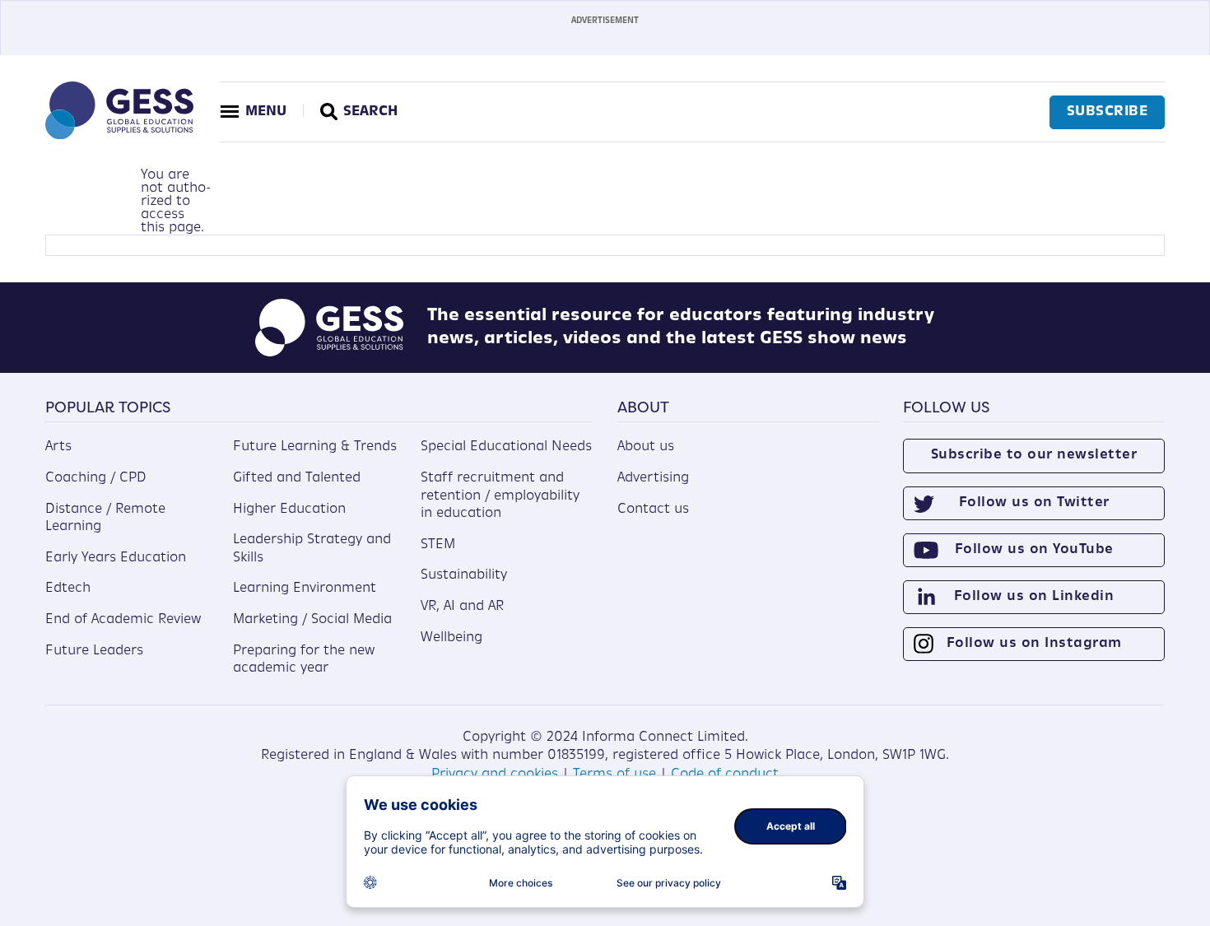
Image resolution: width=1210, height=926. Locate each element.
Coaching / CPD (96, 478)
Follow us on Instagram (1034, 643)
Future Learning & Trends (315, 447)
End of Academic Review (123, 619)
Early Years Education (115, 558)
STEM (438, 544)
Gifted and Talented (297, 478)
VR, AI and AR (462, 606)
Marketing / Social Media (312, 619)
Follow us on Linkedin (1034, 596)
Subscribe (1107, 112)
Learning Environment (304, 588)
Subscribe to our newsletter (1034, 455)
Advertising (653, 478)
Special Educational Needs (506, 447)
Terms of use (614, 774)
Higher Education (289, 509)
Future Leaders (94, 651)
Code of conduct (725, 774)
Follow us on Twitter (1034, 503)
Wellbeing (451, 637)
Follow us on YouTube (1034, 549)
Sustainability (464, 575)
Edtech (68, 588)
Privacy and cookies (494, 774)
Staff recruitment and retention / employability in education (500, 496)
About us (645, 447)
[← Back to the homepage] (119, 135)
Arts (58, 447)
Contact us (653, 509)
